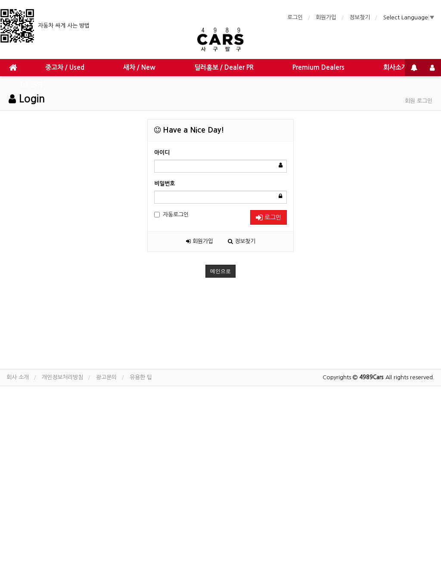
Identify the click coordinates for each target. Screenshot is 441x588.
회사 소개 (17, 377)
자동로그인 (176, 214)
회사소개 (395, 67)
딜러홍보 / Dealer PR (224, 67)
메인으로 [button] (220, 271)
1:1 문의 (31, 84)
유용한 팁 (141, 377)
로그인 (295, 17)
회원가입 (326, 17)
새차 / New (139, 67)
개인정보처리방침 (62, 377)
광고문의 (106, 377)
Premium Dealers (318, 67)
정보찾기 (359, 17)
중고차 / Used (64, 67)
